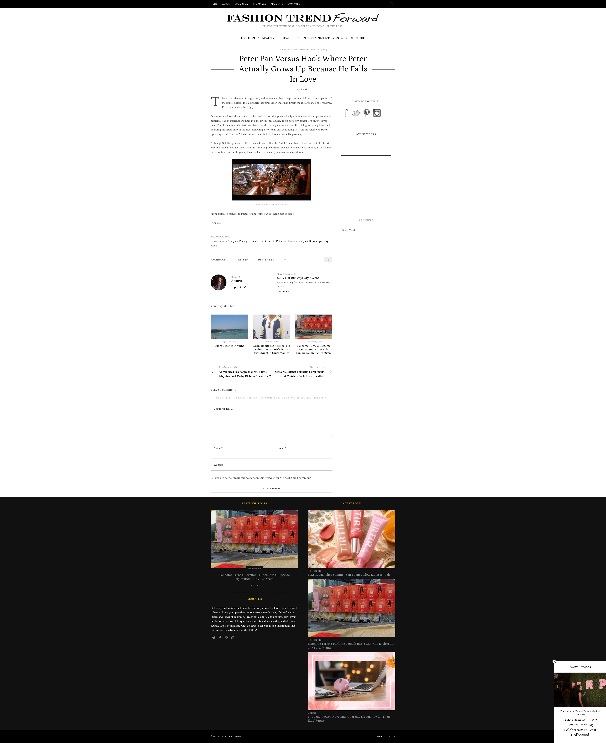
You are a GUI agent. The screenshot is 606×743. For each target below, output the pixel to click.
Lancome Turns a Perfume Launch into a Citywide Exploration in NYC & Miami (314, 349)
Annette (305, 89)
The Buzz (580, 714)
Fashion (587, 711)
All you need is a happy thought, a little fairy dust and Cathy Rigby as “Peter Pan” (245, 372)
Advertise (277, 4)
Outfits (595, 711)
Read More (283, 291)
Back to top (383, 736)
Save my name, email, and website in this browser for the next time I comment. (262, 478)
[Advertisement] (366, 189)
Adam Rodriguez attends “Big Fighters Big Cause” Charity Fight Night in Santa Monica (271, 349)
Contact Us (295, 4)
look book (241, 4)
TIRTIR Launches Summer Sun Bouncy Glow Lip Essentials (349, 574)
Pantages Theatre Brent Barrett (257, 241)
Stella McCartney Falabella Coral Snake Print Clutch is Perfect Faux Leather (299, 372)
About (226, 4)
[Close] (554, 661)
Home (214, 4)
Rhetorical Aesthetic (298, 49)
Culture (282, 49)
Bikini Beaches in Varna (229, 345)
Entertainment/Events (571, 711)
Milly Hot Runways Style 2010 (298, 278)
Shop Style (259, 4)
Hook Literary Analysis (224, 241)
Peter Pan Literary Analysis (292, 241)
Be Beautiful (254, 568)
